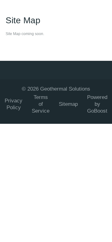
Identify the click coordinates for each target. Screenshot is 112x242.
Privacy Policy (13, 104)
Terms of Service (40, 104)
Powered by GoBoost (97, 104)
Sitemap (68, 104)
